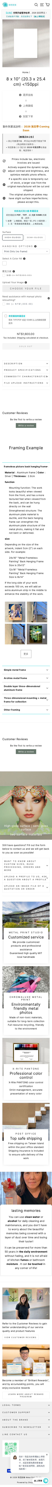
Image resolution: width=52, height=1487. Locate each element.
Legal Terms (11, 1405)
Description (13, 363)
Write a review (26, 425)
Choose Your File (26, 288)
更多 (26, 653)
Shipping (21, 338)
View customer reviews (20, 1337)
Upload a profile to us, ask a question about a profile (25, 878)
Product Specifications (22, 370)
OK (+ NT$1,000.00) (20, 304)
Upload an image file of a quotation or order (24, 887)
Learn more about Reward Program (26, 1395)
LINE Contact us (14, 1434)
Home (25, 72)
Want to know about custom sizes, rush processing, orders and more (22, 865)
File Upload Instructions (24, 383)
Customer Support (16, 1412)
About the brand (15, 1420)
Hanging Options (17, 246)
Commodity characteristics (26, 376)
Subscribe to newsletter (21, 1427)
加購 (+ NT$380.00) (19, 275)
